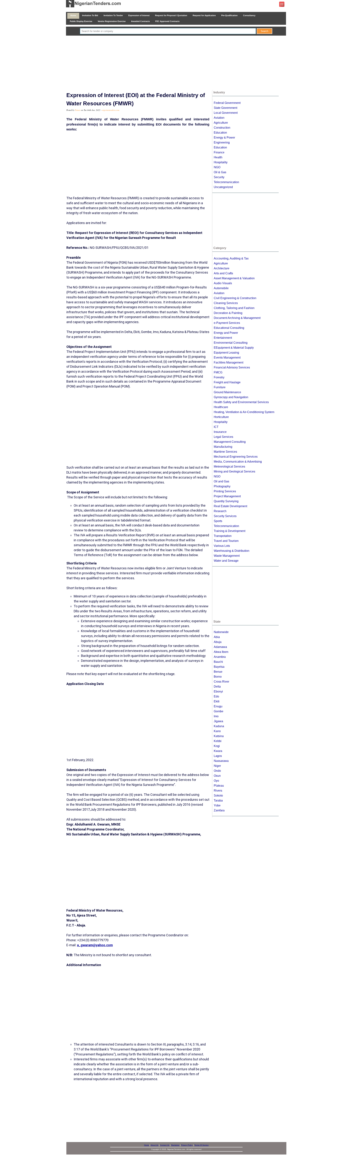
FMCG (218, 372)
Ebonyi (218, 691)
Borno (218, 676)
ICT (216, 426)
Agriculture (221, 122)
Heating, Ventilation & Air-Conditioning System (244, 412)
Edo (216, 696)
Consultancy (249, 15)
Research (220, 511)
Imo (216, 716)
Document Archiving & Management (237, 317)
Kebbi (217, 741)
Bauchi (218, 661)
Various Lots (222, 545)
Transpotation (223, 535)
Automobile (221, 288)
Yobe (217, 805)
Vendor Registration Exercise (112, 21)
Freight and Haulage (227, 382)
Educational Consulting (229, 327)
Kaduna (219, 726)
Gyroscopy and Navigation (231, 397)
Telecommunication (226, 182)
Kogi (217, 746)
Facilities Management (228, 362)
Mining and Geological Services (234, 471)
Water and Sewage (226, 560)
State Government (225, 107)
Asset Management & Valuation (234, 278)
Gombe (218, 711)
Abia (217, 637)
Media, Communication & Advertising (238, 461)
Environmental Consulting (230, 342)
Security (219, 177)
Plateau (219, 785)
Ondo (217, 770)
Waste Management (227, 555)
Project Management (227, 496)
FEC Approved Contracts (167, 21)
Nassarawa (221, 760)
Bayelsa (219, 666)
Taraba (218, 800)
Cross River (221, 681)
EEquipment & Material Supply (234, 347)
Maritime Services (225, 451)
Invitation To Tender (113, 15)
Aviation (219, 117)
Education (220, 132)
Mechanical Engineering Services (236, 456)
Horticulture (221, 417)
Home (73, 15)
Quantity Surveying (226, 501)
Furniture (219, 387)
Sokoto (218, 795)
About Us (154, 1145)
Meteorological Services (229, 466)
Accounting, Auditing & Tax (231, 258)
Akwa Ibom (221, 651)
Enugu (218, 706)
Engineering (222, 142)
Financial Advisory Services (232, 367)
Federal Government (227, 102)
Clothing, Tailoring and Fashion (234, 308)
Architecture (221, 268)
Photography (222, 486)
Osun (217, 775)
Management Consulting (230, 441)
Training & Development (229, 530)
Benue (218, 671)
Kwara (218, 750)
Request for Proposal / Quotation (171, 15)
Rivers (218, 790)
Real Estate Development (230, 506)
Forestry (219, 377)
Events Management (227, 357)
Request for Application (204, 15)
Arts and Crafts (223, 273)
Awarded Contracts (140, 21)
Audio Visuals (223, 283)
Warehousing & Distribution (231, 550)
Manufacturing (223, 446)
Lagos (218, 755)
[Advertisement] (176, 63)
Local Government (226, 112)
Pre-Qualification (229, 15)
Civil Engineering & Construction (235, 298)
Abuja (217, 641)
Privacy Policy (187, 1145)
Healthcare (221, 407)
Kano (217, 731)
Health (218, 157)
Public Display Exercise (81, 21)
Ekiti (216, 701)
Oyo (216, 780)
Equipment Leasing (226, 352)
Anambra (220, 656)
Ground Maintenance (227, 392)
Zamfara (219, 810)
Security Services (225, 516)
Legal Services (223, 436)
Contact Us (164, 1145)
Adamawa (220, 646)
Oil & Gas (220, 172)
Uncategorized (223, 187)
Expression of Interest (139, 15)
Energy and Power (226, 332)
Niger (217, 765)
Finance (219, 152)
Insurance (220, 431)
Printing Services (225, 491)
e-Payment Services (227, 322)
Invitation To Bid (90, 15)
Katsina (219, 736)
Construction (222, 127)
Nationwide (221, 632)
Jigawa (218, 721)
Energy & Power (224, 137)
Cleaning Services (226, 303)
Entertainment (223, 337)
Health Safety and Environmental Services (241, 402)
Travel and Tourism (226, 540)
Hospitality (221, 162)
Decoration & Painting (228, 313)
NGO (217, 167)
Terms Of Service (201, 1145)
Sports (218, 521)
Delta (217, 686)
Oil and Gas (221, 481)
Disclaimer (175, 1145)
